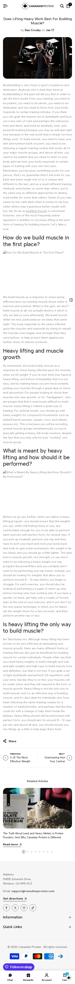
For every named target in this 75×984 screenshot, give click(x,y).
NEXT (62, 754)
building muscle (36, 211)
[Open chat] (69, 978)
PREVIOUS (15, 754)
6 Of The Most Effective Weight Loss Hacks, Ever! (21, 761)
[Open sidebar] (71, 300)
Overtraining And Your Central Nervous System (54, 761)
